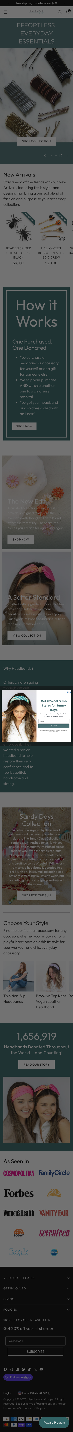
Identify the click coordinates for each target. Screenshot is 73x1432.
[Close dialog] (68, 692)
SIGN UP (54, 726)
